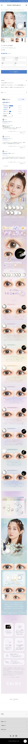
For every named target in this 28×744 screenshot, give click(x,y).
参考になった (22, 132)
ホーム (2, 9)
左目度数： (4, 57)
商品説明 (2, 80)
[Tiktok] (13, 736)
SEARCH (6, 9)
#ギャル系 (7, 45)
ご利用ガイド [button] (3, 725)
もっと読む (6, 166)
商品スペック (3, 92)
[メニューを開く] (3, 5)
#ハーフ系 (3, 45)
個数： (3, 63)
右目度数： (17, 57)
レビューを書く (22, 99)
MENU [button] (2, 714)
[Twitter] (10, 736)
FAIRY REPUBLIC (13, 741)
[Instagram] (16, 736)
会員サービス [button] (3, 721)
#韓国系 (11, 45)
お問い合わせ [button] (3, 729)
